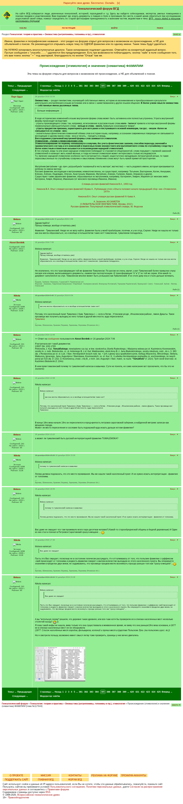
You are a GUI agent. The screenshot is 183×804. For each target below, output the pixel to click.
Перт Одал (17, 97)
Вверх (172, 96)
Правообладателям (18, 797)
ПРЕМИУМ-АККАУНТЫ (133, 775)
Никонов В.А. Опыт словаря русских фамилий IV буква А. (106, 196)
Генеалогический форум (15, 703)
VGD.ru (22, 28)
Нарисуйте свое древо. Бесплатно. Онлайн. (89, 2)
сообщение (53, 339)
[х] (118, 2)
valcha (56, 90)
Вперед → (167, 86)
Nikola (17, 295)
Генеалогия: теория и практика (26, 34)
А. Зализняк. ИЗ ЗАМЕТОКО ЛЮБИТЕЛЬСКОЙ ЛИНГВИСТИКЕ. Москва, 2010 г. (106, 202)
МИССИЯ (46, 775)
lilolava (17, 219)
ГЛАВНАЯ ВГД (46, 779)
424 (153, 86)
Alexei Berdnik (16, 242)
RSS (48, 792)
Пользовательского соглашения (67, 786)
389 (124, 86)
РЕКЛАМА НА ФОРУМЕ (104, 775)
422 (143, 86)
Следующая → (20, 90)
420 (132, 86)
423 (148, 86)
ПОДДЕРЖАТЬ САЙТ (16, 779)
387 (114, 86)
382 (86, 86)
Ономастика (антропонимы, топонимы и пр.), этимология (75, 34)
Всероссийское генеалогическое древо (38, 794)
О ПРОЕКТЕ (16, 775)
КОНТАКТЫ (75, 775)
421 (137, 86)
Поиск (160, 28)
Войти (114, 28)
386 (108, 86)
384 (97, 86)
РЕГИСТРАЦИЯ (68, 28)
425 (159, 86)
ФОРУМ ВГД (75, 779)
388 (119, 86)
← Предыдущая (23, 86)
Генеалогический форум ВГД (98, 8)
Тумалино (40, 319)
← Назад (56, 86)
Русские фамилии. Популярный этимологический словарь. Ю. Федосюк (107, 206)
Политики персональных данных (103, 786)
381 (81, 86)
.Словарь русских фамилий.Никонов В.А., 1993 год (106, 184)
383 (91, 86)
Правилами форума (58, 789)
